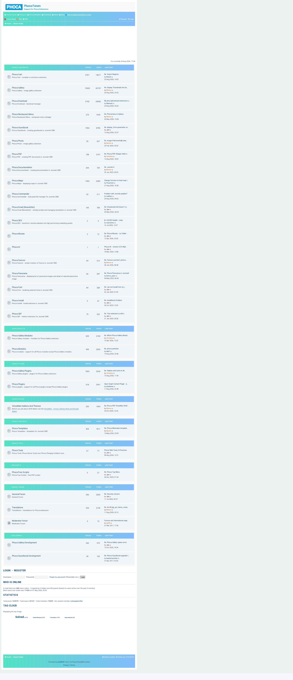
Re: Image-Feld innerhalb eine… (115, 141)
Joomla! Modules (18, 328)
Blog (62, 15)
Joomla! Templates (19, 421)
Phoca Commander (20, 194)
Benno (108, 90)
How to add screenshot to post (79, 15)
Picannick (110, 183)
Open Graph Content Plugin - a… (116, 384)
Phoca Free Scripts (20, 472)
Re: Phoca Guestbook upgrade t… (116, 556)
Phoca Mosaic (18, 233)
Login (6, 570)
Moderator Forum (20, 520)
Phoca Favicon (18, 260)
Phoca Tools (17, 450)
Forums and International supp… (116, 520)
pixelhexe (109, 386)
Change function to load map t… (116, 180)
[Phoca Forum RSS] (17, 19)
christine (109, 156)
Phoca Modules (19, 349)
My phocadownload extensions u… (117, 101)
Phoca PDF (17, 154)
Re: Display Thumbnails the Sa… (116, 87)
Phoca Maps (17, 180)
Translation (53, 617)
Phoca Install (18, 300)
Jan (107, 130)
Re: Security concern (112, 494)
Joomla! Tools (17, 443)
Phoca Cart (17, 74)
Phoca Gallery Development (24, 542)
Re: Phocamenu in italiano (114, 114)
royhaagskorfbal (76, 601)
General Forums (17, 487)
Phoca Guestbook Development (26, 556)
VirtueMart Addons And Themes (26, 406)
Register (20, 570)
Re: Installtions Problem (113, 300)
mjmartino (110, 223)
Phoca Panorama (19, 273)
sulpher (109, 196)
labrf (108, 351)
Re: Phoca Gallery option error (115, 542)
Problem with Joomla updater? (115, 194)
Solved (19, 617)
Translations (17, 507)
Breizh (108, 77)
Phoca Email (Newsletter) (23, 207)
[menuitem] (25, 19)
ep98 (108, 523)
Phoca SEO (17, 220)
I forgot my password (57, 577)
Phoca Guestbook (20, 127)
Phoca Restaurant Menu (23, 114)
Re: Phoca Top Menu (112, 472)
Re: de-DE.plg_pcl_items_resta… (116, 507)
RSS (20, 19)
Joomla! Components (19, 67)
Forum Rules (11, 19)
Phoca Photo (18, 141)
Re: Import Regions (111, 74)
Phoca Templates (20, 428)
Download (47, 15)
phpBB (60, 662)
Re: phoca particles (111, 349)
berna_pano (110, 276)
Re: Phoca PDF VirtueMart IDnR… (116, 406)
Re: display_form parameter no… (116, 127)
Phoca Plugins (18, 384)
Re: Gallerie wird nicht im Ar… (115, 371)
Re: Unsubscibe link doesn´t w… (116, 207)
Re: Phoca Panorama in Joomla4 (116, 273)
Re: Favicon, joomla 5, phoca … (115, 260)
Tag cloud (10, 605)
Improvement (68, 617)
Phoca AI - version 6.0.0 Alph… (115, 247)
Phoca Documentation (22, 167)
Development (16, 535)
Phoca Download (19, 101)
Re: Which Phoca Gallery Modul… (116, 335)
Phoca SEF (17, 314)
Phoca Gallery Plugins (21, 371)
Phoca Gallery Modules (22, 335)
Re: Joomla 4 (109, 167)
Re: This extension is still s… (114, 314)
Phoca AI (16, 247)
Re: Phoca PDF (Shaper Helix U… (116, 154)
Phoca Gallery (18, 87)
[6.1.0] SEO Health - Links (113, 220)
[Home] (14, 7)
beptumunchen (112, 558)
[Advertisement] (69, 43)
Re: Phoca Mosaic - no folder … (116, 233)
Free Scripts (16, 465)
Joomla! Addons (17, 399)
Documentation (35, 15)
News (56, 15)
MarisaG (109, 103)
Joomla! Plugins (17, 364)
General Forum (18, 494)
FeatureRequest (37, 617)
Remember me (72, 577)
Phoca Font (17, 287)
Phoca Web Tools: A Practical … (116, 450)
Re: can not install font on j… (114, 287)
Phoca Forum (11, 15)
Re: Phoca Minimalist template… (116, 428)
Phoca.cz (22, 15)
